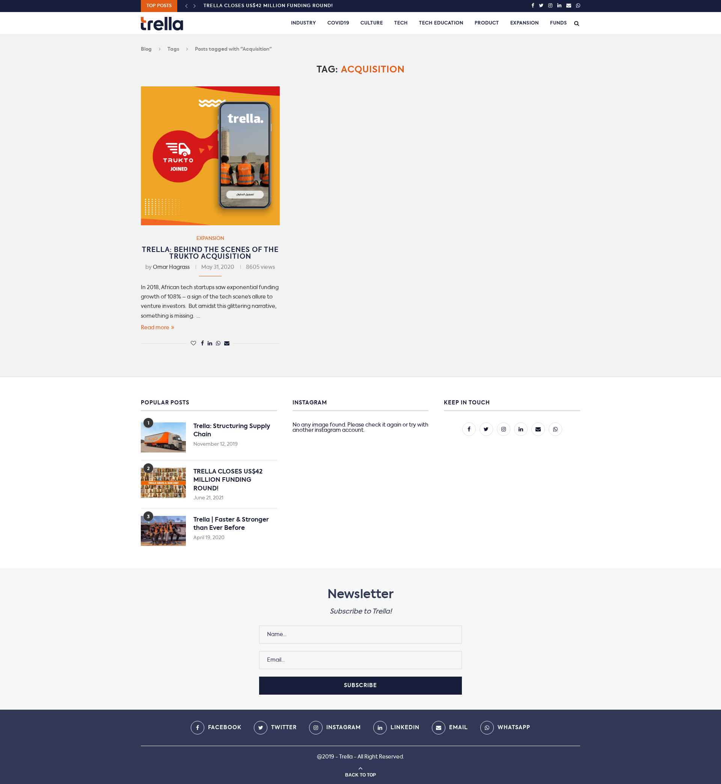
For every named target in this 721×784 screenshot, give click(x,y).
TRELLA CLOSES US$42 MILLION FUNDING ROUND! (268, 6)
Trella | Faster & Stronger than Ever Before (231, 524)
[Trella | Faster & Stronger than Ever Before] (163, 531)
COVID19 (338, 23)
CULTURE (371, 23)
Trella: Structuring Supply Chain (231, 431)
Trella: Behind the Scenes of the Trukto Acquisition (210, 253)
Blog (146, 49)
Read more (155, 327)
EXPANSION (524, 23)
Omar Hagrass (171, 267)
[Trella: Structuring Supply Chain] (163, 437)
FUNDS (558, 23)
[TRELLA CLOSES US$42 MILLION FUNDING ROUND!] (163, 483)
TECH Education (441, 23)
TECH (401, 23)
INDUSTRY (303, 23)
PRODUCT (487, 23)
